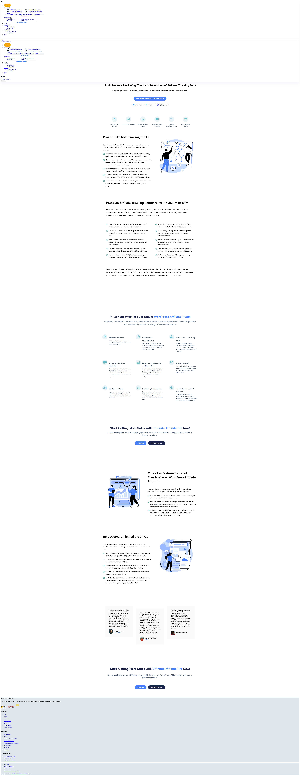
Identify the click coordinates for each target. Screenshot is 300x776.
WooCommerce (11, 58)
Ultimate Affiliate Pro (6, 41)
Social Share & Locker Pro (10, 761)
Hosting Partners (7, 725)
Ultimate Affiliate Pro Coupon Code (12, 771)
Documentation (10, 65)
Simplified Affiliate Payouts (35, 51)
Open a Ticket (10, 66)
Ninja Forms (24, 59)
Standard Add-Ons (11, 69)
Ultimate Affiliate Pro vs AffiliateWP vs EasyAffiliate (25, 54)
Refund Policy (7, 768)
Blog (5, 73)
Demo (5, 72)
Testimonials (6, 747)
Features (6, 47)
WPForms (9, 59)
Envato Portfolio (7, 721)
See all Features (25, 55)
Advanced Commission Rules (14, 51)
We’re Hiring (7, 723)
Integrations (7, 56)
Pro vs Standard (7, 745)
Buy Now (3, 77)
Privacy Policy (7, 764)
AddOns (6, 68)
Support (6, 63)
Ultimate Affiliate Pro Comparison (11, 743)
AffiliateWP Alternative (9, 741)
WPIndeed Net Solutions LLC (19, 774)
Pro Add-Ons (10, 70)
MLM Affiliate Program (16, 49)
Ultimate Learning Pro (9, 758)
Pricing (5, 62)
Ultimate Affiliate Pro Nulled (10, 738)
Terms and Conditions (8, 766)
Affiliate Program (8, 727)
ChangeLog (6, 749)
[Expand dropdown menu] (9, 47)
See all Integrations (21, 61)
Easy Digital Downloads (27, 58)
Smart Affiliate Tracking (34, 49)
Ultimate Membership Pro (9, 756)
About (5, 714)
